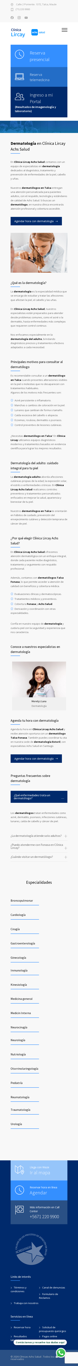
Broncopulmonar (22, 900)
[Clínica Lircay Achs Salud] (36, 33)
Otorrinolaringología (24, 1068)
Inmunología (19, 970)
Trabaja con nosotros (26, 1303)
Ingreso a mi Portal (41, 98)
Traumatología (20, 1110)
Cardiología (18, 915)
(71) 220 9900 (23, 9)
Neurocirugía (19, 1027)
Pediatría (17, 1083)
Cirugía (15, 929)
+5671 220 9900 (44, 1216)
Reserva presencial (40, 56)
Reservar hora (22, 1327)
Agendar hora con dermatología (34, 221)
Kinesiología (19, 984)
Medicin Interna (21, 1013)
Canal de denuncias (53, 1287)
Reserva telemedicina (40, 77)
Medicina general (22, 999)
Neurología (18, 1040)
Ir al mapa (40, 1172)
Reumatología (20, 1097)
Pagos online (49, 1336)
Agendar (38, 1192)
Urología (16, 1124)
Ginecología (18, 957)
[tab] (39, 797)
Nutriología (18, 1054)
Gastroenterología (23, 943)
